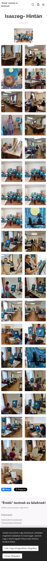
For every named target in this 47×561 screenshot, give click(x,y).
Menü (43, 4)
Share (7, 489)
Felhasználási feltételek (11, 523)
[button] (33, 4)
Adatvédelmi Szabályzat (11, 520)
